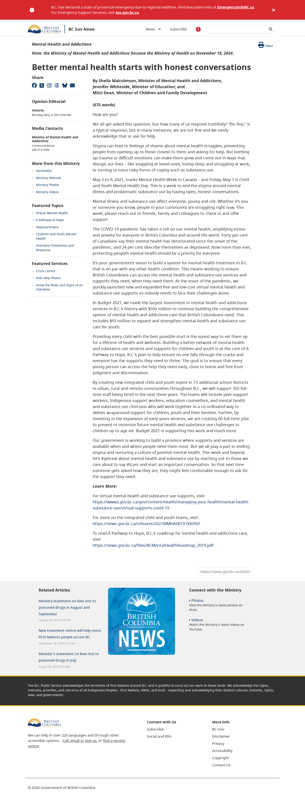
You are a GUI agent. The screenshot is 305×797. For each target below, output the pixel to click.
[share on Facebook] (34, 85)
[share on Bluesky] (64, 85)
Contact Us (221, 765)
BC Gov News (82, 29)
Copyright (220, 757)
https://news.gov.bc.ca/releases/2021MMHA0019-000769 (146, 523)
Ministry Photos (47, 185)
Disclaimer (221, 736)
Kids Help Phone (48, 278)
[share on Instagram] (49, 85)
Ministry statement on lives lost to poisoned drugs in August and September (67, 607)
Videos (197, 619)
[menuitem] (174, 729)
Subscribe (178, 29)
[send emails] (72, 85)
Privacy (218, 743)
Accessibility (222, 750)
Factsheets (44, 171)
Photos (197, 600)
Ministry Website (48, 178)
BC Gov (218, 729)
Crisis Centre (45, 271)
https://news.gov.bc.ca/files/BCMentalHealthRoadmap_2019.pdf (153, 545)
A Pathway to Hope (50, 220)
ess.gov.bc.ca (127, 12)
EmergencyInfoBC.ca (235, 7)
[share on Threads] (57, 85)
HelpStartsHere (47, 227)
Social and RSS (159, 736)
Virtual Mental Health (52, 213)
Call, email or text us (79, 740)
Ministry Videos (47, 192)
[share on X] (42, 85)
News (152, 29)
